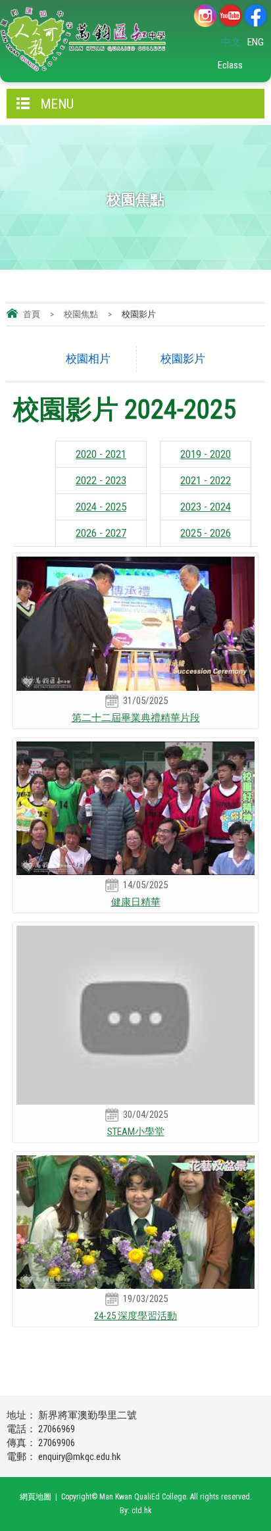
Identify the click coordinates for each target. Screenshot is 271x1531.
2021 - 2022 (205, 480)
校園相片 (88, 358)
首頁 (31, 314)
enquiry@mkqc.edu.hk (79, 1457)
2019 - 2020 (205, 454)
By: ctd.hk (136, 1510)
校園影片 (182, 358)
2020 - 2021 (101, 454)
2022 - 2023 (101, 480)
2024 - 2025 (101, 506)
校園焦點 (81, 314)
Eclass (230, 65)
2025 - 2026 (205, 533)
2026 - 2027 (101, 533)
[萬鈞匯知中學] (83, 39)
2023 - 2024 (205, 506)
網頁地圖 (35, 1496)
